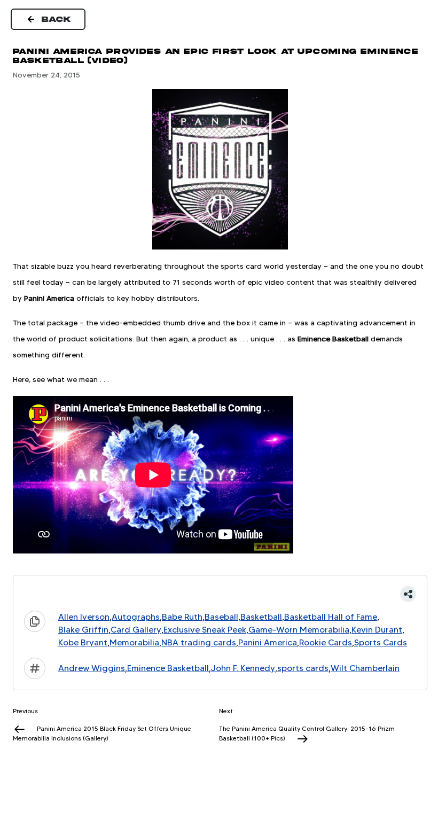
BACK (57, 19)
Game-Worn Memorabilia (298, 630)
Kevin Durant (376, 630)
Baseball (221, 617)
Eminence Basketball (168, 668)
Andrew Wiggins (91, 668)
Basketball (261, 617)
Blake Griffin (83, 630)
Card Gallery (136, 630)
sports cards (302, 668)
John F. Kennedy (243, 668)
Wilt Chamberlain (365, 668)
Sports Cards (380, 642)
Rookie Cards (325, 642)
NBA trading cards (198, 642)
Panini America (267, 642)
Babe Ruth (182, 617)
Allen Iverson (84, 617)
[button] (220, 594)
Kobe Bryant (82, 642)
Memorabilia (134, 642)
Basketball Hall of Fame (330, 617)
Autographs (136, 617)
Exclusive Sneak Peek (204, 630)
